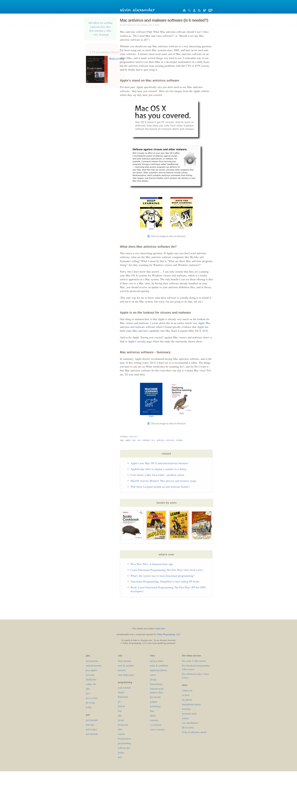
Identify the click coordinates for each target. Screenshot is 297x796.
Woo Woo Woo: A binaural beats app (152, 564)
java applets (91, 670)
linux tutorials (124, 660)
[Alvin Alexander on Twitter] (203, 11)
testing (121, 752)
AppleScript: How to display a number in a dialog (158, 469)
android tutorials (94, 665)
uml (120, 757)
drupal (121, 692)
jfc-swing (90, 702)
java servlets (92, 697)
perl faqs (90, 724)
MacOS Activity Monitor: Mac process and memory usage (163, 481)
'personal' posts (189, 713)
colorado (154, 720)
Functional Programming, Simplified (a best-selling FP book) (165, 581)
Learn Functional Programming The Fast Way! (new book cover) (167, 570)
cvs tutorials (155, 724)
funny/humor (156, 684)
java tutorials (92, 660)
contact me (187, 690)
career (153, 674)
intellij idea (91, 679)
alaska (153, 715)
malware (146, 440)
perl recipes (91, 729)
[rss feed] (198, 11)
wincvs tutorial (157, 729)
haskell (121, 706)
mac (134, 440)
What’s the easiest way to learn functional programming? (162, 576)
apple (128, 440)
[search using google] (188, 11)
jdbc (88, 688)
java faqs (90, 674)
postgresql (123, 724)
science (185, 718)
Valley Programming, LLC (169, 634)
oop (120, 710)
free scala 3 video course (194, 660)
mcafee (179, 440)
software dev (124, 747)
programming (124, 743)
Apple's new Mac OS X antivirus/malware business (159, 463)
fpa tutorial (155, 697)
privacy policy (157, 660)
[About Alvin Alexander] (193, 11)
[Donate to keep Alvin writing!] (210, 11)
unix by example (126, 665)
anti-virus (170, 440)
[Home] (183, 11)
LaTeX (152, 710)
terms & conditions (159, 665)
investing (186, 708)
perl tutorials (92, 720)
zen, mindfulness (190, 722)
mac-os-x (133, 436)
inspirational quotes (191, 704)
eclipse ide (91, 684)
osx (139, 440)
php (120, 715)
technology (155, 706)
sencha (121, 733)
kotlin (88, 707)
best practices (124, 738)
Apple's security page (140, 341)
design (153, 679)
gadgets (153, 701)
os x (153, 440)
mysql (121, 720)
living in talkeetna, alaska (194, 732)
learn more (160, 628)
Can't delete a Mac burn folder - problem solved (157, 475)
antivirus (160, 440)
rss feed (185, 695)
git (119, 701)
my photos (187, 699)
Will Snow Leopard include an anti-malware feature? (160, 486)
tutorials (122, 670)
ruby (120, 729)
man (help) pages (126, 674)
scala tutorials (124, 687)
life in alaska (188, 727)
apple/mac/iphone (158, 670)
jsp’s (88, 693)
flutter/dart (123, 696)
